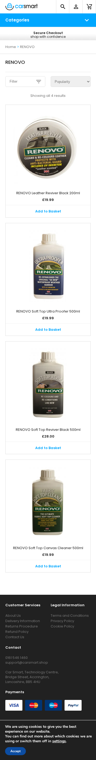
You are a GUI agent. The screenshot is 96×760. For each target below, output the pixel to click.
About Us (13, 615)
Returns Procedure (21, 626)
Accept (15, 751)
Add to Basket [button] (48, 211)
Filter (13, 81)
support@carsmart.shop (26, 662)
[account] (76, 6)
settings (59, 741)
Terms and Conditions (70, 615)
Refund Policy (17, 631)
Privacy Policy (62, 620)
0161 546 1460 (16, 657)
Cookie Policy (62, 626)
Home (10, 46)
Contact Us (14, 637)
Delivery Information (22, 620)
